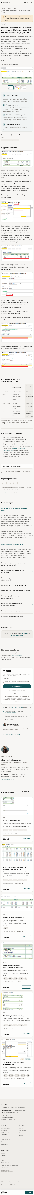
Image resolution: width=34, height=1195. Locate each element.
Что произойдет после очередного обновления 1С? (12, 579)
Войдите (3, 492)
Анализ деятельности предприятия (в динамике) (13, 967)
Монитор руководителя (12, 820)
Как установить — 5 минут (12, 734)
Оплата (3, 1153)
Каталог (9, 8)
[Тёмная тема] (28, 2)
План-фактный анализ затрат (14, 917)
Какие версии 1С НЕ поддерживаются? (13, 585)
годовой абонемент (17, 655)
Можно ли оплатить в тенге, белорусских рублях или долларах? (14, 564)
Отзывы (21, 1135)
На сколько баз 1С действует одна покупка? (15, 591)
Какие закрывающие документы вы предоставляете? (11, 604)
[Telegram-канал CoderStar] (25, 2)
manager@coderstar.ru (10, 712)
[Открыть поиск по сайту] (21, 2)
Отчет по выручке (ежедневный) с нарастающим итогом (15, 868)
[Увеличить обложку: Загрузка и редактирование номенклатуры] (17, 1048)
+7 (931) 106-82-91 (6, 1115)
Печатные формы (5, 1139)
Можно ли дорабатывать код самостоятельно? (10, 597)
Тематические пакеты (7, 1141)
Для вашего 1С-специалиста (12, 466)
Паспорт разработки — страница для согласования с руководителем (16, 472)
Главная (3, 8)
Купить (29, 1192)
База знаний (22, 1133)
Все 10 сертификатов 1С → (8, 779)
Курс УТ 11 (21, 1128)
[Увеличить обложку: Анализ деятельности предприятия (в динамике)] (17, 951)
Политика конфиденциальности (9, 1165)
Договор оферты (5, 1162)
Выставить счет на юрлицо (18, 690)
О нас (2, 1160)
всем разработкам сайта (17, 707)
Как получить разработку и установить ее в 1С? (14, 509)
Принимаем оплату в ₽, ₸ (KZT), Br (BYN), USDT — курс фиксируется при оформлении (15, 728)
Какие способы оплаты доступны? (12, 544)
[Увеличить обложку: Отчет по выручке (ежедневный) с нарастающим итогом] (17, 852)
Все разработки (5, 1128)
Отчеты (15, 8)
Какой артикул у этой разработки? (12, 616)
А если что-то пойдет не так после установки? (12, 571)
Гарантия (3, 1155)
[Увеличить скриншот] (17, 75)
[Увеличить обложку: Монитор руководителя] (17, 806)
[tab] (11, 87)
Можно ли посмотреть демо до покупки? (14, 611)
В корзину (17, 693)
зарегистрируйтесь (17, 635)
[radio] (2, 483)
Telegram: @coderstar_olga (8, 1119)
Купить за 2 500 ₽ (17, 686)
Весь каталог (26, 791)
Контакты (3, 1158)
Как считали (6, 678)
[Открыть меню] (31, 2)
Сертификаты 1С (5, 1167)
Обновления (4, 1144)
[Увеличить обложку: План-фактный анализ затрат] (17, 902)
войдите (25, 633)
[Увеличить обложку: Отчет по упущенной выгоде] (17, 1001)
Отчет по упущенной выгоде (13, 1016)
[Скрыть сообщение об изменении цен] (31, 17)
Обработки (4, 1134)
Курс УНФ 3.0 (22, 1130)
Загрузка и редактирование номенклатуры (13, 1063)
